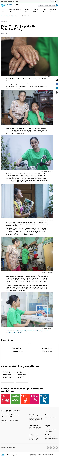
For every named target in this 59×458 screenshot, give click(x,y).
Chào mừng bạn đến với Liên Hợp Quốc (10, 1)
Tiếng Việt (55, 1)
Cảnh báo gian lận (39, 454)
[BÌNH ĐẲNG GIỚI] (25, 399)
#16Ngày (16, 331)
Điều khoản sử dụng (33, 455)
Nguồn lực (32, 434)
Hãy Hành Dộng (33, 425)
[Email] (57, 92)
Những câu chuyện (9, 15)
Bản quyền (34, 454)
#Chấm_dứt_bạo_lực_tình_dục (36, 331)
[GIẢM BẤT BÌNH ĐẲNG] (34, 399)
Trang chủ (3, 15)
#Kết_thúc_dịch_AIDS (23, 331)
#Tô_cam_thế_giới (17, 332)
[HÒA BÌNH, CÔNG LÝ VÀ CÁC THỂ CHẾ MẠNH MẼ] (44, 399)
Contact (31, 454)
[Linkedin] (57, 88)
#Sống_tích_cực (10, 331)
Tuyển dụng (47, 434)
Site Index (51, 454)
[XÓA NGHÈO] (5, 399)
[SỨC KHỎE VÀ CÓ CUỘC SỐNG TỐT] (15, 399)
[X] (57, 80)
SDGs (46, 414)
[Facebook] (57, 84)
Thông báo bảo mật (46, 454)
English (51, 1)
